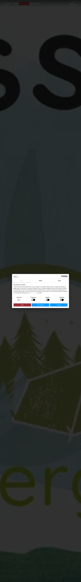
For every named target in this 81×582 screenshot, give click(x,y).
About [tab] (59, 280)
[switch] (33, 300)
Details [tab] (40, 280)
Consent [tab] (21, 280)
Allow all (59, 304)
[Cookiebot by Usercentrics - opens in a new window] (62, 276)
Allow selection (40, 304)
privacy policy (33, 292)
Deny (22, 304)
